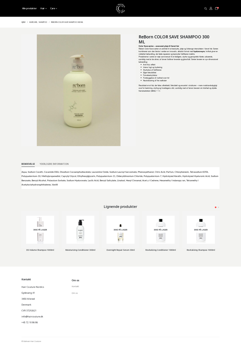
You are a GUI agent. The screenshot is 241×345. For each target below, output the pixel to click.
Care (52, 8)
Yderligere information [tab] (54, 163)
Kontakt (75, 286)
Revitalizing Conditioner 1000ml (160, 249)
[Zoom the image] (120, 1)
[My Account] (211, 8)
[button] (205, 8)
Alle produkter (29, 8)
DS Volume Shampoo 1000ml (40, 249)
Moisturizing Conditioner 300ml (80, 249)
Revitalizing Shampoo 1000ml (201, 249)
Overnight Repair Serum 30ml (120, 249)
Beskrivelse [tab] (28, 163)
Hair (42, 8)
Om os (75, 293)
